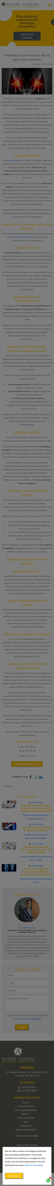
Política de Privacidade (33, 1165)
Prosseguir (14, 1175)
